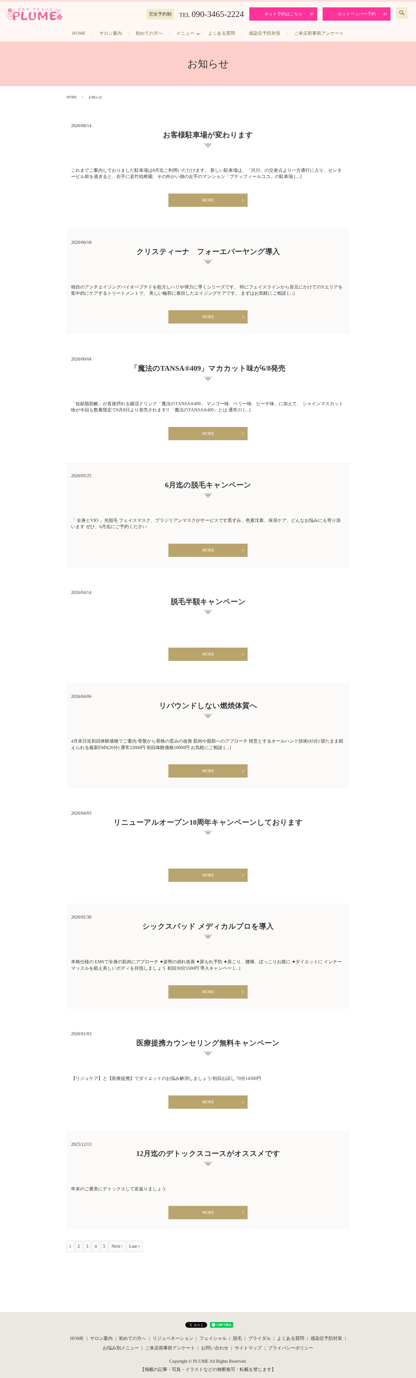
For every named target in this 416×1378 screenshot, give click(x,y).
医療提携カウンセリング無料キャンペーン (208, 1043)
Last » (134, 1246)
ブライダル (259, 1338)
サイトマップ (248, 1348)
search (402, 13)
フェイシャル (213, 1338)
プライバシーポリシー (290, 1348)
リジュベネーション (173, 1338)
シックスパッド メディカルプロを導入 (208, 926)
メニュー (185, 33)
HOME (79, 33)
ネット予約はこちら (283, 14)
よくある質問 (221, 33)
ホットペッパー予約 (357, 14)
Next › (117, 1246)
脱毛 (237, 1338)
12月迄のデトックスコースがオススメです (208, 1153)
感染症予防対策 (264, 33)
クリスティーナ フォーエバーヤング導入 (208, 252)
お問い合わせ (214, 1348)
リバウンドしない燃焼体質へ (208, 706)
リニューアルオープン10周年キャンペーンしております (208, 822)
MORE (208, 200)
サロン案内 (110, 33)
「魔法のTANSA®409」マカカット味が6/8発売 (208, 368)
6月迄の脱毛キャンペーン (208, 485)
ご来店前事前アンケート (319, 33)
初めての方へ (149, 33)
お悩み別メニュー (121, 1348)
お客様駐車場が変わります (208, 135)
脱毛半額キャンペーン (208, 602)
